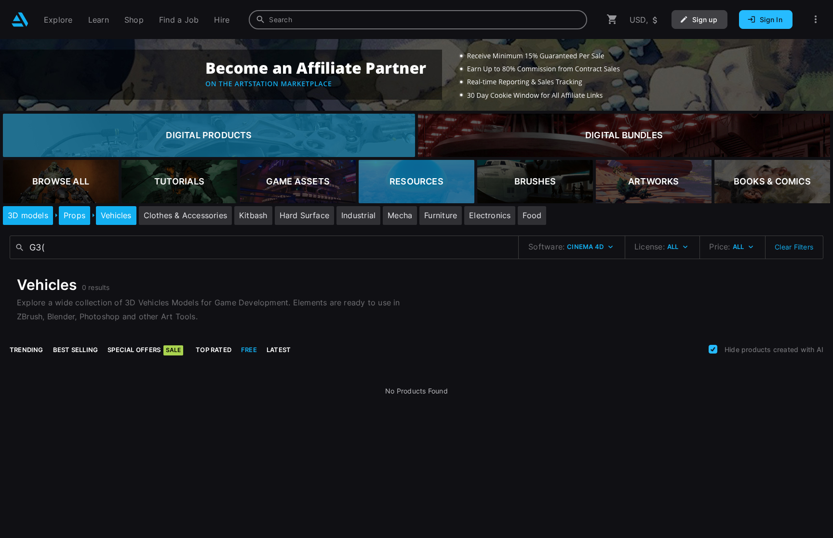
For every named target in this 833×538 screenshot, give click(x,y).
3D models (28, 215)
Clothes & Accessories (185, 215)
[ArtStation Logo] (20, 19)
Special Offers (144, 350)
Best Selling (75, 350)
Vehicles (116, 215)
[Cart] (612, 19)
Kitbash (253, 215)
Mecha (400, 215)
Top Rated (213, 350)
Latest (279, 350)
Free (249, 350)
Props (74, 215)
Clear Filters (794, 247)
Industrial (358, 215)
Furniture (440, 215)
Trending (26, 350)
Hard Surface (305, 215)
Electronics (490, 215)
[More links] (815, 19)
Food (532, 215)
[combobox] (418, 19)
